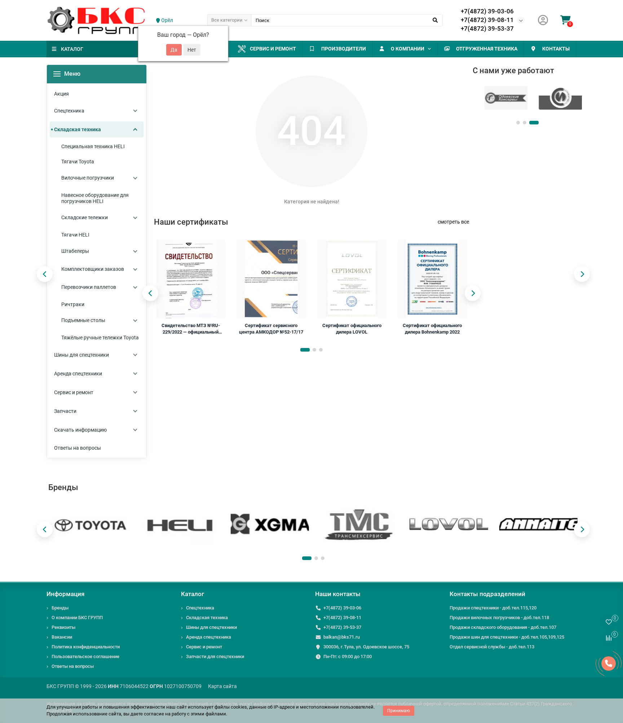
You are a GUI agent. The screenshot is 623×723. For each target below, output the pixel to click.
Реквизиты (63, 627)
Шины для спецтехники (211, 627)
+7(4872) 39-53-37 (487, 28)
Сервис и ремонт (273, 49)
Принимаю (398, 710)
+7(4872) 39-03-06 (487, 11)
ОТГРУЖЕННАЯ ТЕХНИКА (486, 49)
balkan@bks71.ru (341, 637)
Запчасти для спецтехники (215, 656)
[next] (473, 293)
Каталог (192, 594)
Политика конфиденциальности (86, 646)
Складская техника (207, 617)
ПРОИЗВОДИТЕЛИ (343, 49)
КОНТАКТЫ (556, 49)
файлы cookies (231, 707)
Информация (65, 594)
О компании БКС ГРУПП (77, 617)
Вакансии (62, 637)
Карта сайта (222, 686)
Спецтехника (200, 607)
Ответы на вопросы (73, 666)
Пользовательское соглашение (85, 656)
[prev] (150, 293)
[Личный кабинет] (543, 20)
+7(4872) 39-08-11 (487, 19)
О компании (407, 49)
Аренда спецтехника (208, 637)
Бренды (60, 607)
